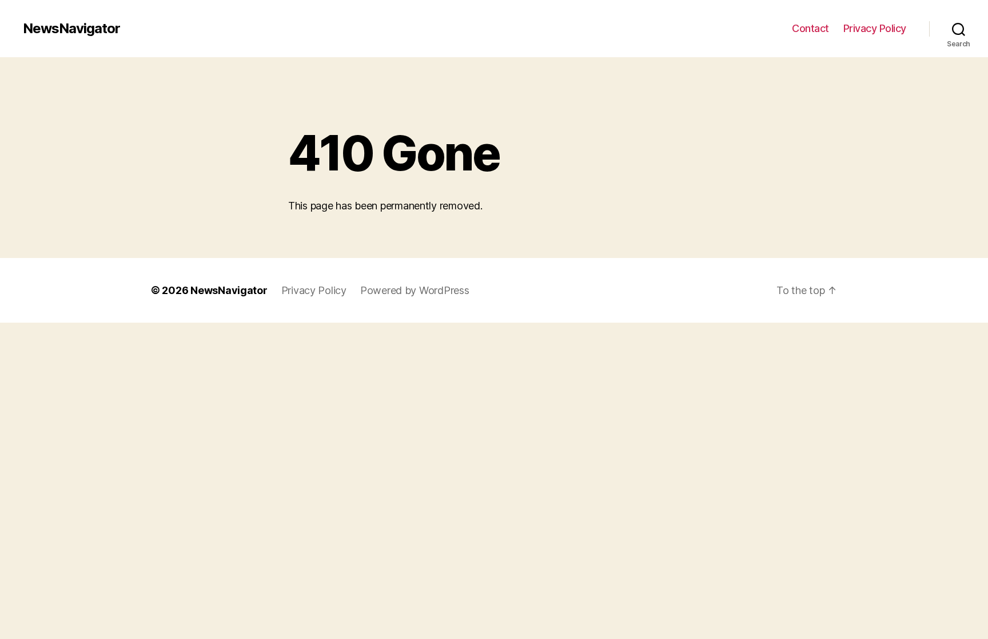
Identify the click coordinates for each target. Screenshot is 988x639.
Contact (810, 28)
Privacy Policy (874, 28)
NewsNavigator (71, 28)
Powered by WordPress (414, 290)
